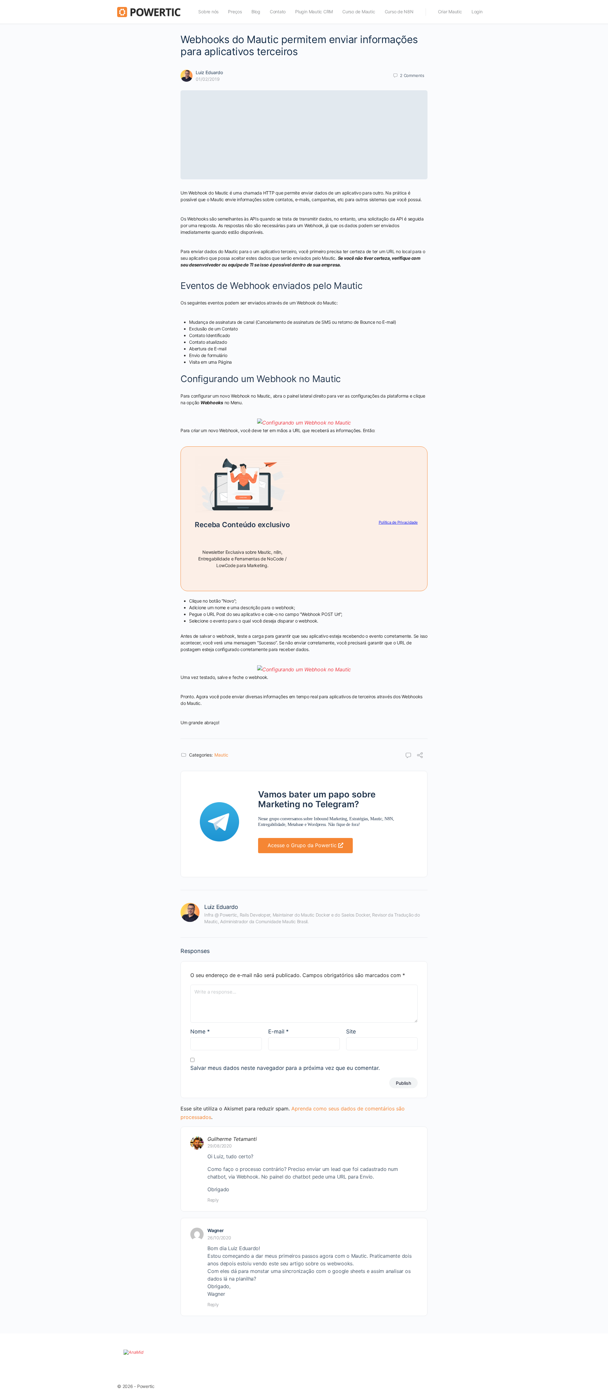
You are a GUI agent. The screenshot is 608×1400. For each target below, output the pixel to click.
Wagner (215, 1230)
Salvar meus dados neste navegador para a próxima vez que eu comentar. (285, 1068)
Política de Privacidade (398, 522)
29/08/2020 (219, 1145)
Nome (200, 1031)
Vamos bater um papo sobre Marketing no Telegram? (317, 799)
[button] (305, 845)
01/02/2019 (208, 79)
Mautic (221, 755)
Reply (213, 1200)
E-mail (278, 1031)
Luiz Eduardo (209, 72)
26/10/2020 (219, 1237)
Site (351, 1031)
